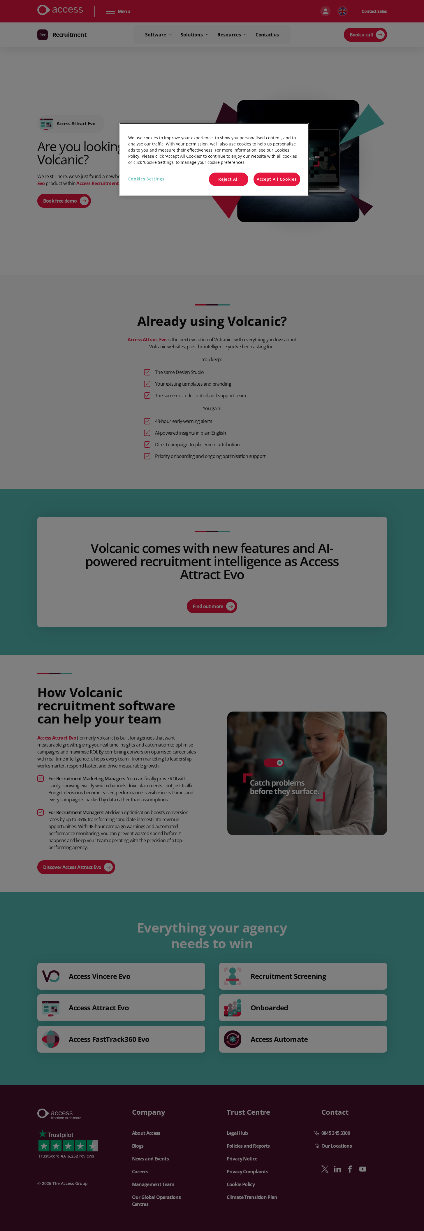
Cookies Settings (146, 179)
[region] (214, 159)
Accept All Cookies (277, 179)
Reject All (228, 179)
